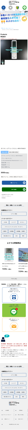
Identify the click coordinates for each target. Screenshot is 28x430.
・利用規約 (3, 197)
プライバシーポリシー (7, 414)
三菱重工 (5, 231)
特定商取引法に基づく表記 (14, 424)
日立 (17, 235)
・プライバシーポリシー (6, 196)
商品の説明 (4, 152)
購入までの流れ (21, 414)
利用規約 (20, 410)
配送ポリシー (7, 419)
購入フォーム (14, 182)
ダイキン (22, 222)
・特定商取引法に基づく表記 (7, 194)
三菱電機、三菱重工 (20, 231)
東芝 (23, 235)
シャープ (13, 222)
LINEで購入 (14, 189)
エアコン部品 (14, 213)
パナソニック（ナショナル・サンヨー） (14, 226)
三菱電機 (11, 231)
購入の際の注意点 (13, 152)
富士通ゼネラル (7, 235)
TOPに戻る (14, 278)
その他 (5, 222)
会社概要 (7, 410)
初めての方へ (20, 419)
